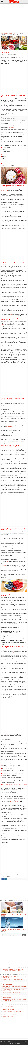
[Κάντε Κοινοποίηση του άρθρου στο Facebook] (2, 879)
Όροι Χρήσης (10, 1043)
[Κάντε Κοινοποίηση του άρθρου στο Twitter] (5, 879)
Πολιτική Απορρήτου (23, 1041)
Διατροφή (5, 33)
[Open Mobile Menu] (1, 2)
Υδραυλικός (7, 969)
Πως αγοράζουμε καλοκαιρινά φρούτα (12, 1011)
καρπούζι (4, 565)
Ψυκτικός (21, 969)
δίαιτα (24, 473)
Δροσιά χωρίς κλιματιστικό (9, 1016)
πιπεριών (3, 324)
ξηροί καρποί (5, 734)
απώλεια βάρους (4, 190)
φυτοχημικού (23, 437)
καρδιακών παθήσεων (14, 801)
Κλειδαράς (14, 970)
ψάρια (9, 794)
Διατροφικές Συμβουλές (12, 33)
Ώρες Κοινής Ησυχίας (8, 1006)
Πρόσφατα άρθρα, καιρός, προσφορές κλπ (8, 974)
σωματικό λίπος (12, 127)
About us (15, 1041)
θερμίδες (9, 840)
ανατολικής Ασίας (21, 405)
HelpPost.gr (9, 1041)
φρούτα (7, 561)
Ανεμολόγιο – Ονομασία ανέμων (10, 1014)
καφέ (11, 314)
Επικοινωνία (17, 1043)
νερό (18, 599)
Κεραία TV (20, 970)
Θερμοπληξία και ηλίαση (8, 1009)
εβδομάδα (14, 652)
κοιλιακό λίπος (9, 426)
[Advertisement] (14, 18)
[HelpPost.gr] (14, 2)
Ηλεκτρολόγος (14, 969)
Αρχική (1, 33)
